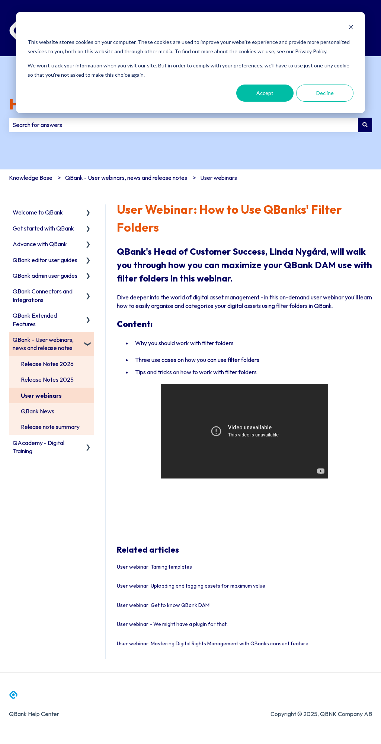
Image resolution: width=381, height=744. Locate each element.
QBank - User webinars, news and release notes (126, 177)
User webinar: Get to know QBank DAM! (164, 605)
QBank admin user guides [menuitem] (45, 275)
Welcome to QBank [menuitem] (38, 212)
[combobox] (183, 125)
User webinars (218, 177)
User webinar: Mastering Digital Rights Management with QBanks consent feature (212, 643)
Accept (264, 93)
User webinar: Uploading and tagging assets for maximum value (191, 585)
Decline (325, 93)
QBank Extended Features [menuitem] (35, 319)
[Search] (365, 125)
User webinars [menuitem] (41, 395)
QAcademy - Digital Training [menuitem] (38, 447)
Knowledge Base (30, 177)
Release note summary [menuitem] (50, 426)
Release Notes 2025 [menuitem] (47, 379)
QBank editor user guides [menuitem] (45, 260)
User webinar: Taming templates (154, 566)
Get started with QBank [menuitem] (43, 228)
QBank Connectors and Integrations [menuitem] (43, 295)
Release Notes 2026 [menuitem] (47, 364)
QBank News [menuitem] (37, 411)
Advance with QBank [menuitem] (40, 244)
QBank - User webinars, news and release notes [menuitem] (43, 344)
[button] (88, 212)
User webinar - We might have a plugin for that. (172, 624)
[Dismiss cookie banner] (350, 28)
